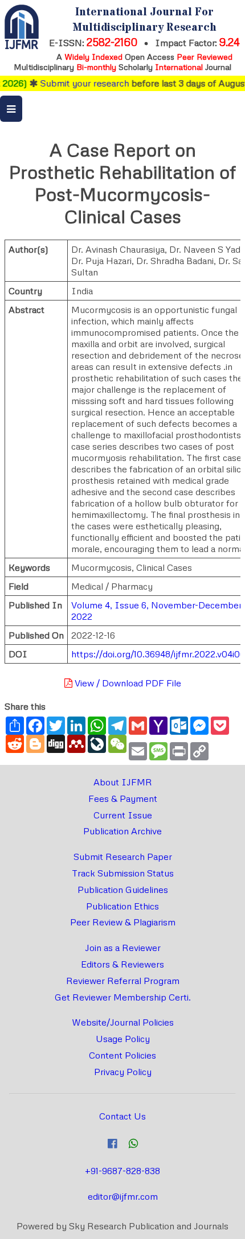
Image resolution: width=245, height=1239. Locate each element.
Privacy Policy (123, 1071)
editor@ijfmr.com (123, 1196)
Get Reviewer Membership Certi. (123, 997)
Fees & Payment (122, 798)
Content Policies (122, 1055)
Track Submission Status (123, 873)
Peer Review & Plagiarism (122, 922)
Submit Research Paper (123, 856)
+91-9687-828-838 (122, 1170)
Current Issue (122, 815)
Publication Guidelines (122, 889)
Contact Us (122, 1116)
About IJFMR (122, 782)
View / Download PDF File (126, 683)
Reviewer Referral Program (122, 980)
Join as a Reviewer (123, 947)
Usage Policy (123, 1038)
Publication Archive (122, 831)
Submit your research (78, 83)
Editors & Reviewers (122, 964)
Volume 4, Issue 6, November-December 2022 (156, 610)
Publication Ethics (122, 906)
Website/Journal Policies (123, 1022)
